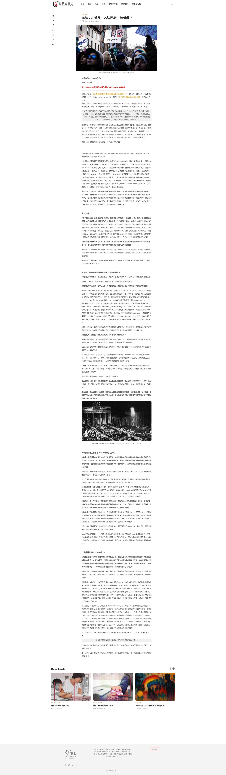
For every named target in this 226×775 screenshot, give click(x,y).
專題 (89, 4)
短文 (55, 702)
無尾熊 (94, 708)
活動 (96, 4)
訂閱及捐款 (136, 4)
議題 (82, 4)
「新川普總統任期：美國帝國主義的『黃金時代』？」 (110, 94)
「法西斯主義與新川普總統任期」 (129, 97)
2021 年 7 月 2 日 (58, 708)
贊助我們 (154, 749)
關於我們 (124, 4)
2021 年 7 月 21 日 (101, 708)
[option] (71, 690)
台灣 (52, 702)
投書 (103, 4)
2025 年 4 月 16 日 (97, 21)
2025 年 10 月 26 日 (143, 708)
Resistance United (89, 21)
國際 (83, 14)
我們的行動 (113, 4)
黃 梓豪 (52, 708)
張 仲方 (137, 708)
